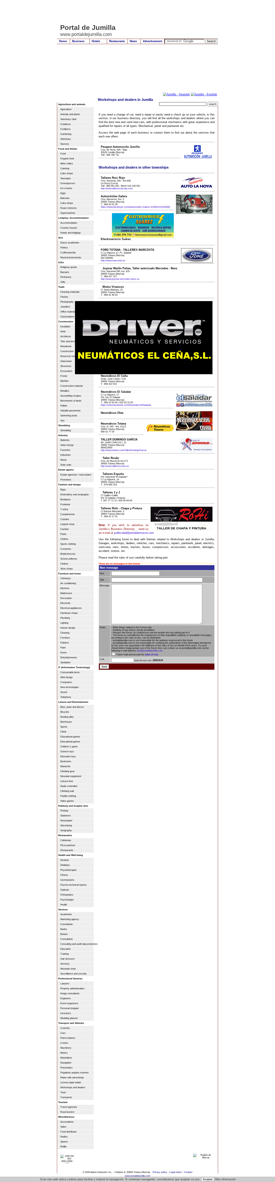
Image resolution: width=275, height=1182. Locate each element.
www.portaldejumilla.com (137, 1175)
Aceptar (207, 1179)
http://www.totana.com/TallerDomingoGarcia (123, 450)
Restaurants (117, 41)
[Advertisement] (135, 12)
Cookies (188, 1172)
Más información (225, 1179)
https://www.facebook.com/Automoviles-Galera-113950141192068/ (135, 207)
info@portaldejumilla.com (150, 650)
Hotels (96, 41)
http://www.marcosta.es (113, 260)
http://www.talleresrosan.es (115, 466)
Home (63, 41)
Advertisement (152, 41)
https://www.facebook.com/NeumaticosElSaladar (126, 405)
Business (78, 41)
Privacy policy (160, 1172)
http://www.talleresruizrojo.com (117, 188)
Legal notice (175, 1172)
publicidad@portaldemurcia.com (134, 532)
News (133, 41)
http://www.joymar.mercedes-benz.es (120, 279)
